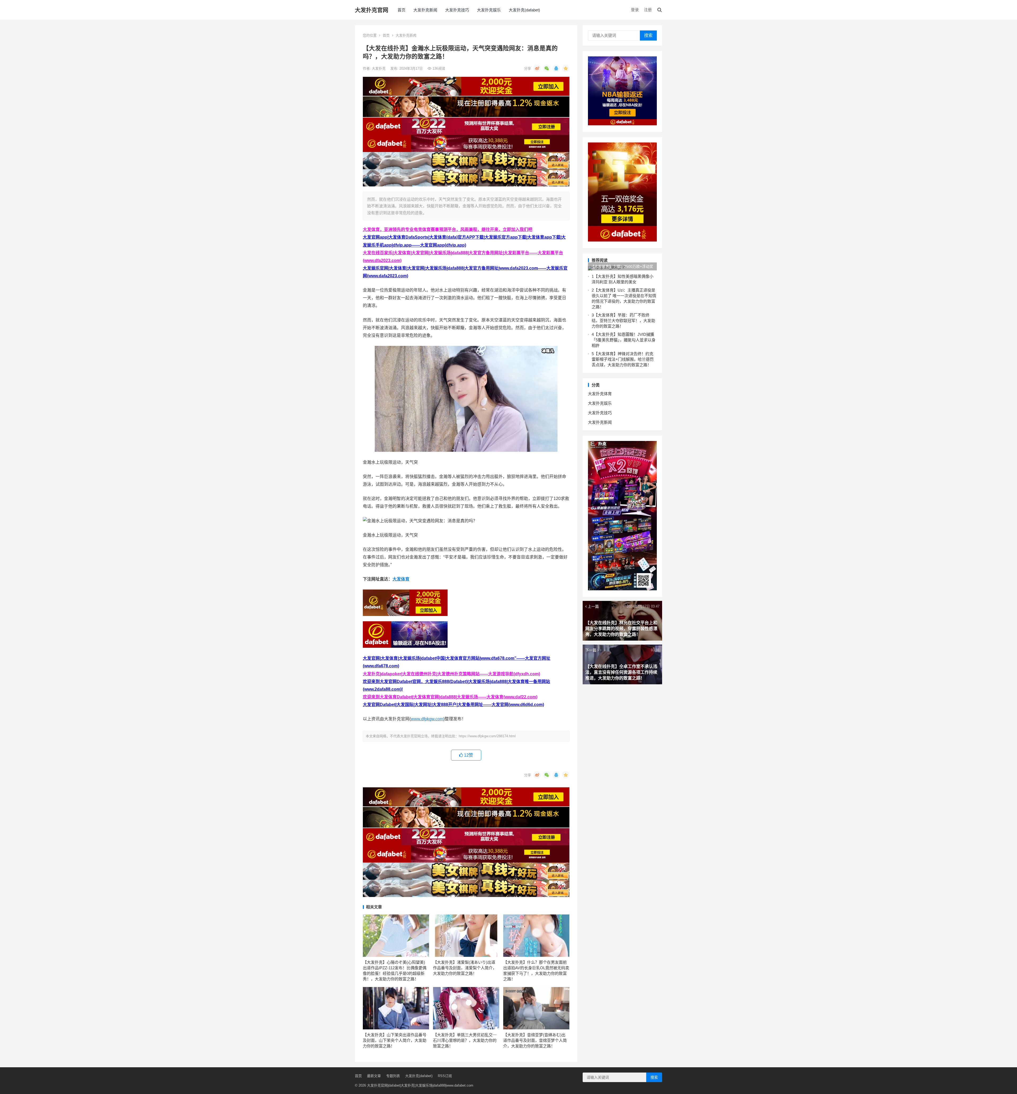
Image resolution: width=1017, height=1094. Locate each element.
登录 (635, 9)
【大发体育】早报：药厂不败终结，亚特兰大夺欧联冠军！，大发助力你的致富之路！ (623, 320)
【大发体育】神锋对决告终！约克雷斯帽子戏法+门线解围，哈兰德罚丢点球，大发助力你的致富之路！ (623, 359)
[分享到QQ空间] (565, 68)
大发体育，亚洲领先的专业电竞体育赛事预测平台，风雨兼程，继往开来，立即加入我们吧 (447, 229)
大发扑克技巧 (457, 10)
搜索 (648, 35)
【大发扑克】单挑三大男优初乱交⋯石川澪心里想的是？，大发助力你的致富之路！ (465, 1040)
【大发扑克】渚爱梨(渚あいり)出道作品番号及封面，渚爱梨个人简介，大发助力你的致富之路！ (465, 968)
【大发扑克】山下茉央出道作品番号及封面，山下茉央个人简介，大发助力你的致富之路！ (394, 1040)
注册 (648, 9)
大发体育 (400, 579)
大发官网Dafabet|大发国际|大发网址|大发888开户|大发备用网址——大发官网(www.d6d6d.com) (453, 704)
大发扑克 (379, 68)
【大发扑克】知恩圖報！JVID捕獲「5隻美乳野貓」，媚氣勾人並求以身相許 (623, 340)
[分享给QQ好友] (556, 68)
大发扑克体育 (600, 393)
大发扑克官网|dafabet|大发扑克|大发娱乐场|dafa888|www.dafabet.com (420, 1085)
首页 (401, 10)
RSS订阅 (445, 1076)
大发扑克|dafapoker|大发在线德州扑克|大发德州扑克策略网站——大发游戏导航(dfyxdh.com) (451, 674)
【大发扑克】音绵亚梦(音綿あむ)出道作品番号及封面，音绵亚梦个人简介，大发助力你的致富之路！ (535, 1040)
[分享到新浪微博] (537, 68)
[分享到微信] (546, 68)
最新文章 (374, 1076)
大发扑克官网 (371, 10)
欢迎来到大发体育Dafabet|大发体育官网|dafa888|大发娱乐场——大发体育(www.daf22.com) (450, 697)
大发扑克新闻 (425, 10)
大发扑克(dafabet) (524, 10)
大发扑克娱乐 (489, 10)
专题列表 (393, 1076)
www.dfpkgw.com (427, 719)
